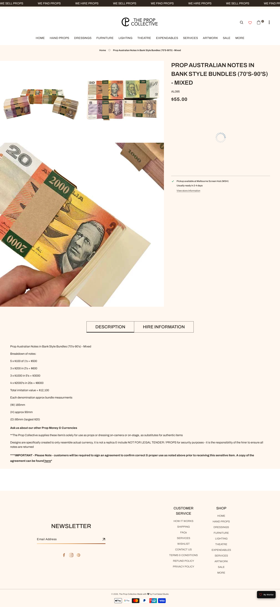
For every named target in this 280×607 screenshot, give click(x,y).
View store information (188, 190)
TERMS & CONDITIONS (183, 555)
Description (110, 327)
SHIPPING (183, 526)
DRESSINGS (221, 527)
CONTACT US (183, 549)
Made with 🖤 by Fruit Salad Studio (153, 594)
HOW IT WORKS (183, 521)
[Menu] (269, 22)
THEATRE (221, 544)
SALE (221, 567)
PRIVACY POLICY (183, 566)
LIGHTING (221, 538)
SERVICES (183, 538)
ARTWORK (221, 561)
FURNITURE (221, 532)
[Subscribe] (103, 539)
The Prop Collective (128, 594)
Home (102, 50)
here (47, 460)
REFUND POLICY (183, 560)
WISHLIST (183, 543)
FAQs (183, 532)
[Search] (241, 22)
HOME (221, 515)
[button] (260, 22)
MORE (221, 572)
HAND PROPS (221, 521)
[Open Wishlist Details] (250, 23)
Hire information (164, 327)
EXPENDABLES (221, 549)
